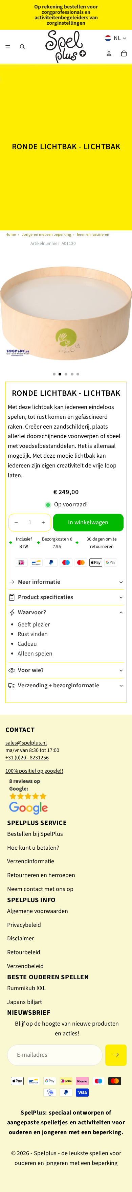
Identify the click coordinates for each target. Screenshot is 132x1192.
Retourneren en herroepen (41, 875)
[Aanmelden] (116, 1055)
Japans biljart (24, 1002)
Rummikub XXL (26, 988)
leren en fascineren (93, 234)
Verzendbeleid (25, 966)
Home (10, 234)
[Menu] (8, 46)
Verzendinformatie (30, 861)
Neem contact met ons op (40, 889)
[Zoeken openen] (22, 46)
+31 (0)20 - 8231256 (27, 757)
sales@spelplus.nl (26, 743)
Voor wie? (31, 670)
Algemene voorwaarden (37, 911)
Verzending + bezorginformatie (58, 685)
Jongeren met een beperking (46, 234)
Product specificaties (45, 597)
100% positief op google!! (34, 771)
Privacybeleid (24, 925)
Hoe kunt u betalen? (33, 848)
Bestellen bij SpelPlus (35, 834)
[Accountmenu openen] (109, 53)
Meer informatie (39, 582)
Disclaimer (20, 938)
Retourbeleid (23, 952)
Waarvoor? (32, 612)
